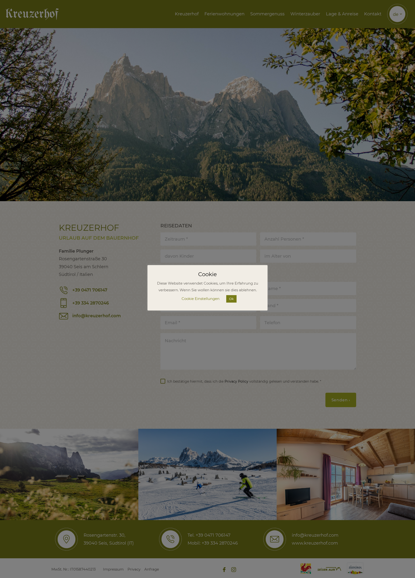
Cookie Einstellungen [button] (201, 298)
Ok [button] (231, 299)
